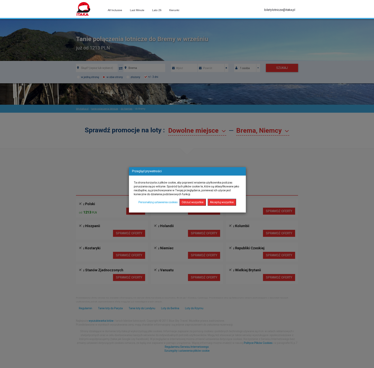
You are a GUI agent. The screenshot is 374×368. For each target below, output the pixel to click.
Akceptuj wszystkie (222, 202)
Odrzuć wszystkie (193, 202)
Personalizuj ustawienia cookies (158, 202)
